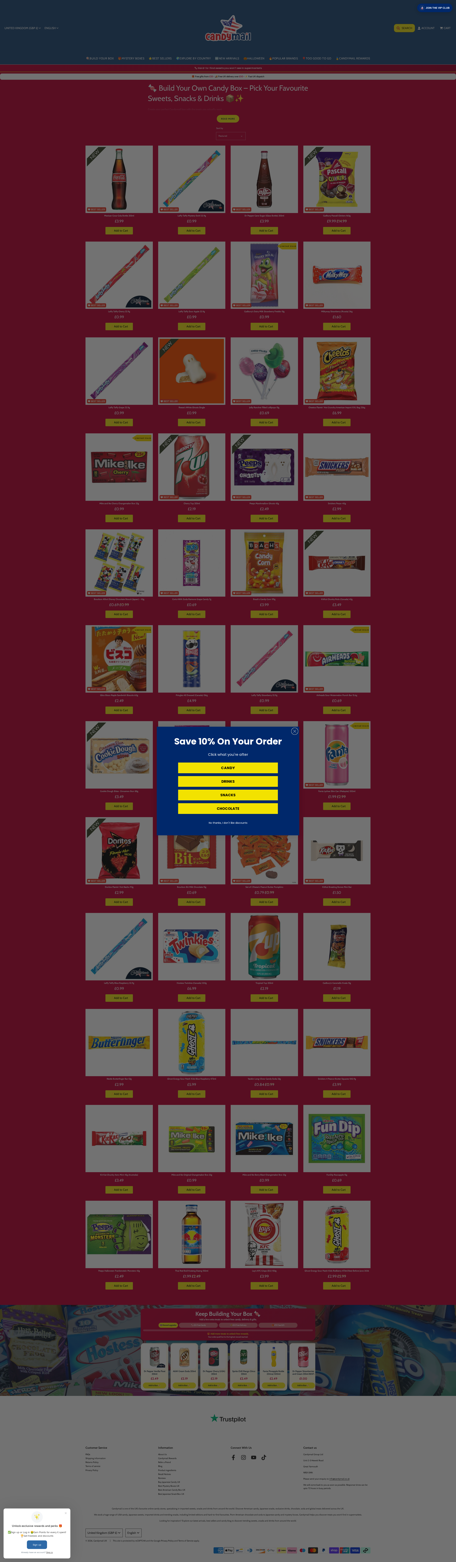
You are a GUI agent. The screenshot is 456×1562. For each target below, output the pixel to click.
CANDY (228, 767)
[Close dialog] (295, 731)
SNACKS (228, 795)
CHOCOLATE (228, 808)
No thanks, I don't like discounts (228, 823)
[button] (434, 8)
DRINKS (228, 781)
